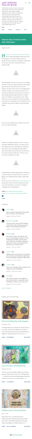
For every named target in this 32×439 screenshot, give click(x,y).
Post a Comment (6, 288)
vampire (12, 193)
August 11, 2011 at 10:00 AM (13, 271)
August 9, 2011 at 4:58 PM (13, 229)
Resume (10, 29)
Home (3, 29)
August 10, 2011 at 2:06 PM (13, 260)
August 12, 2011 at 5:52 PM (13, 284)
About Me (18, 29)
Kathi (7, 276)
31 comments (10, 382)
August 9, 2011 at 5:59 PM (13, 247)
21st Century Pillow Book (9, 4)
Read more (27, 337)
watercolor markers (21, 193)
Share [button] (3, 198)
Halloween (9, 191)
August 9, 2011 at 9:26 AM (13, 216)
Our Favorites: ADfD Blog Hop (14, 366)
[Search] (26, 3)
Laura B (8, 209)
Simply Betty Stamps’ (24, 54)
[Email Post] (3, 196)
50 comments (10, 337)
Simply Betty (5, 193)
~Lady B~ (8, 264)
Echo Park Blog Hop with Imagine (15, 321)
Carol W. (8, 251)
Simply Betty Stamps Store (22, 180)
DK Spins (8, 234)
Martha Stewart (17, 191)
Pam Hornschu (10, 221)
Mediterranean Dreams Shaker (14, 410)
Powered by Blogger (17, 435)
